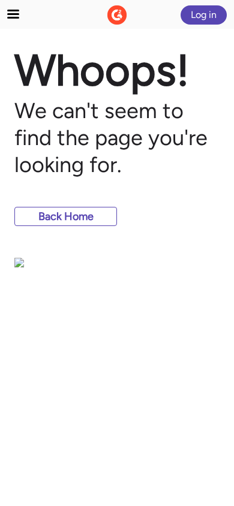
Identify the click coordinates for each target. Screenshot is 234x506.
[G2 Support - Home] (117, 15)
